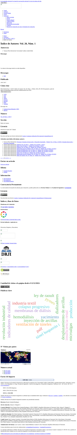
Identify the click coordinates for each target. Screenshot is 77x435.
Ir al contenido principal (6, 1)
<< (1, 158)
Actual (5, 10)
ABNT (5, 98)
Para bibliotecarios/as (9, 181)
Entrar (5, 33)
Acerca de (6, 16)
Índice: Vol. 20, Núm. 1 (22, 146)
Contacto (9, 25)
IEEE (5, 102)
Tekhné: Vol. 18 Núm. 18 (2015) (38, 147)
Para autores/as (7, 180)
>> (10, 158)
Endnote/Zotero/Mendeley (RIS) (11, 109)
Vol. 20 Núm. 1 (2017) (9, 38)
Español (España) (8, 170)
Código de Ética (10, 21)
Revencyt (51, 395)
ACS (5, 95)
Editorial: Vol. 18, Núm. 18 (23, 147)
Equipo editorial (10, 20)
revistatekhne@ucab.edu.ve (32, 427)
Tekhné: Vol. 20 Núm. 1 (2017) (37, 144)
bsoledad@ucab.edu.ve (45, 427)
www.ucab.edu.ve (5, 385)
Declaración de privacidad (13, 24)
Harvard (6, 101)
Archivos (6, 11)
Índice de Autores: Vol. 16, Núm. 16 (25, 155)
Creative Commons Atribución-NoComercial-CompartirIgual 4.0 (37, 136)
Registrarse (6, 32)
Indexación (9, 22)
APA (5, 97)
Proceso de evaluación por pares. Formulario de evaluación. (21, 26)
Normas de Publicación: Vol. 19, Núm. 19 (27, 150)
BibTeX (5, 110)
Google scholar (7, 13)
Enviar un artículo (5, 164)
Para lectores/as (7, 178)
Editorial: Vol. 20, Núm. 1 (23, 144)
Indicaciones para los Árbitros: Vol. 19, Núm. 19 (28, 154)
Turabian (6, 104)
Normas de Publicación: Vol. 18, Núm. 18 (27, 151)
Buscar (2, 29)
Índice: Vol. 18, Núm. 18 (23, 152)
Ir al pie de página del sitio (35, 1)
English (5, 172)
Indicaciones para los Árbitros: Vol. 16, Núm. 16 (28, 148)
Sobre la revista (10, 17)
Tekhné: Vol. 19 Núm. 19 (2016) (45, 150)
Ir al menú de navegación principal (20, 1)
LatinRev (60, 395)
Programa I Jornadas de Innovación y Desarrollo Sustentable (31, 142)
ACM (5, 94)
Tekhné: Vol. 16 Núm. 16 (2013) (48, 148)
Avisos (5, 14)
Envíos (8, 18)
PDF (5, 76)
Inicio (5, 35)
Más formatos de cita (5, 91)
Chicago (6, 100)
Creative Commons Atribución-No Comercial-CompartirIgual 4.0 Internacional (32, 198)
